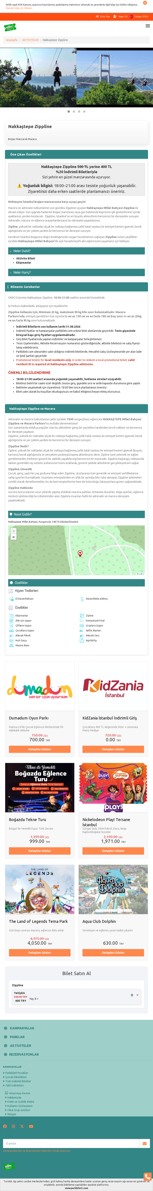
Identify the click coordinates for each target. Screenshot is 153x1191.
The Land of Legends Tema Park (38, 921)
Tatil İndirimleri (14, 1085)
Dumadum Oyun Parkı (29, 718)
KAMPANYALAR (21, 1028)
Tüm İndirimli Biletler (18, 1081)
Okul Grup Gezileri (18, 1110)
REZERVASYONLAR (24, 1054)
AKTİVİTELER (30, 40)
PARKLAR (17, 1037)
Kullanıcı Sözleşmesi (19, 1106)
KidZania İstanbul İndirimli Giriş (109, 718)
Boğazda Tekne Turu (27, 819)
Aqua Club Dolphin (99, 921)
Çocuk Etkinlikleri (16, 1077)
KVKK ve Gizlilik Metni (20, 1101)
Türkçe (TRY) (141, 16)
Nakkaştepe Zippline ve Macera (32, 408)
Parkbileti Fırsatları (16, 1073)
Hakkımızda (14, 1097)
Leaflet (141, 574)
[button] (80, 553)
